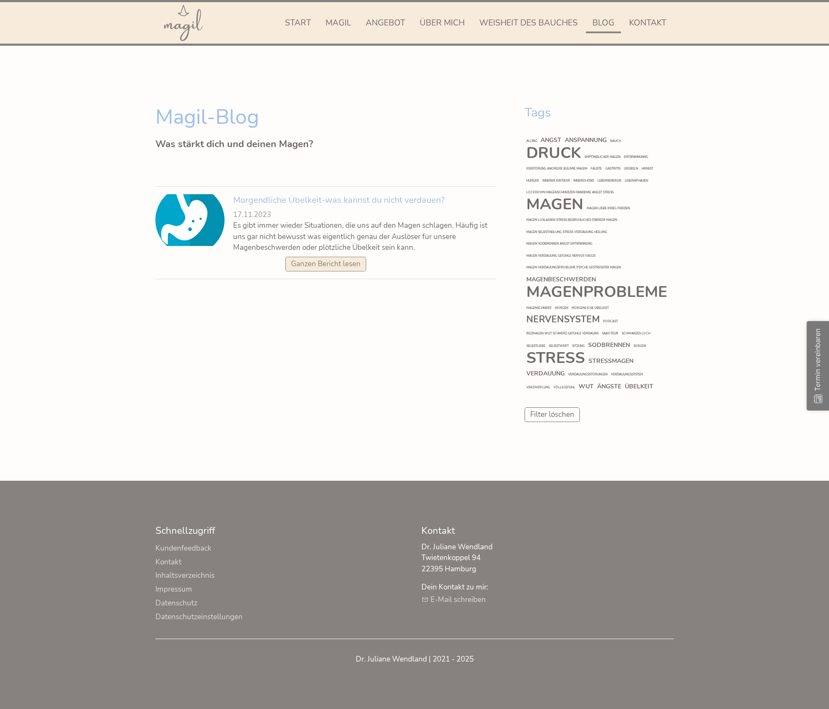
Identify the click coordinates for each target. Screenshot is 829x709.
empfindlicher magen (602, 157)
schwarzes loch (636, 333)
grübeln (631, 168)
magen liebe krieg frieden (608, 208)
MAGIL (338, 22)
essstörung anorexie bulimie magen (556, 168)
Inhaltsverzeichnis (185, 575)
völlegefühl (564, 387)
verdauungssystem (627, 374)
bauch (615, 141)
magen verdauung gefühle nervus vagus (560, 256)
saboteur (610, 333)
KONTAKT (647, 22)
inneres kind (583, 181)
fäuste (596, 168)
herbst (647, 168)
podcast (610, 321)
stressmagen (611, 361)
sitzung (578, 346)
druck (553, 153)
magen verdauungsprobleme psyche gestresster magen (573, 267)
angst (551, 140)
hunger (532, 181)
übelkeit (639, 386)
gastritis (612, 168)
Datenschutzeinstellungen (199, 617)
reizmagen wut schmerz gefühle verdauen (562, 333)
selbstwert (559, 346)
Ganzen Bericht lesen (326, 264)
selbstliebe (535, 346)
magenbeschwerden (561, 279)
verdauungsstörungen (588, 374)
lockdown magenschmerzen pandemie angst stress (570, 192)
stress (555, 358)
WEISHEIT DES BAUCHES (528, 22)
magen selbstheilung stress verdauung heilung (566, 232)
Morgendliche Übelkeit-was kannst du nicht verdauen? (339, 200)
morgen (561, 308)
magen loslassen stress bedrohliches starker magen (571, 220)
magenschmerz (538, 308)
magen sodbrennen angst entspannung (559, 244)
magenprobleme (596, 292)
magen (554, 204)
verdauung (545, 373)
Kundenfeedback (183, 548)
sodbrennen (609, 345)
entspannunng (636, 157)
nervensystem (563, 319)
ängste (609, 386)
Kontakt (168, 562)
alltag (531, 141)
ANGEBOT (385, 22)
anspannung (586, 140)
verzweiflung (538, 387)
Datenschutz (176, 603)
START (298, 22)
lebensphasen (636, 181)
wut (586, 386)
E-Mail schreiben (458, 600)
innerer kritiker (556, 181)
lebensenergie (609, 181)
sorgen (639, 346)
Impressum (173, 589)
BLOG (603, 22)
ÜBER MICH (442, 22)
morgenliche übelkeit (590, 308)
